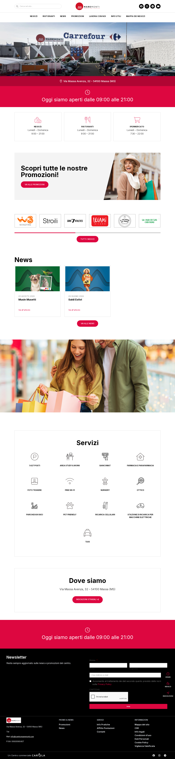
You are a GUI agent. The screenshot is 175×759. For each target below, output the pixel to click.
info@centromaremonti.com (22, 736)
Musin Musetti (27, 299)
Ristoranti (49, 16)
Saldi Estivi (75, 299)
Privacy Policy (104, 684)
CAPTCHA (94, 689)
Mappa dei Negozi (135, 16)
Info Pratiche (103, 724)
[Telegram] (152, 6)
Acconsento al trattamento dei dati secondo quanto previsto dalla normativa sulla (129, 682)
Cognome (134, 668)
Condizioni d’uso (143, 735)
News (63, 16)
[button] (16, 219)
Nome (93, 660)
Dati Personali (142, 739)
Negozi (34, 16)
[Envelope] (158, 6)
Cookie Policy (141, 742)
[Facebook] (141, 6)
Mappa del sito (142, 724)
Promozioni (77, 16)
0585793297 (16, 732)
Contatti (101, 731)
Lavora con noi (97, 16)
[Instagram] (147, 6)
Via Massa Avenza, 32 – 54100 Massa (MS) (89, 81)
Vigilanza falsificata (145, 746)
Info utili (116, 16)
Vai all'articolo (24, 310)
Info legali (140, 731)
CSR (137, 728)
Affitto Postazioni (105, 728)
